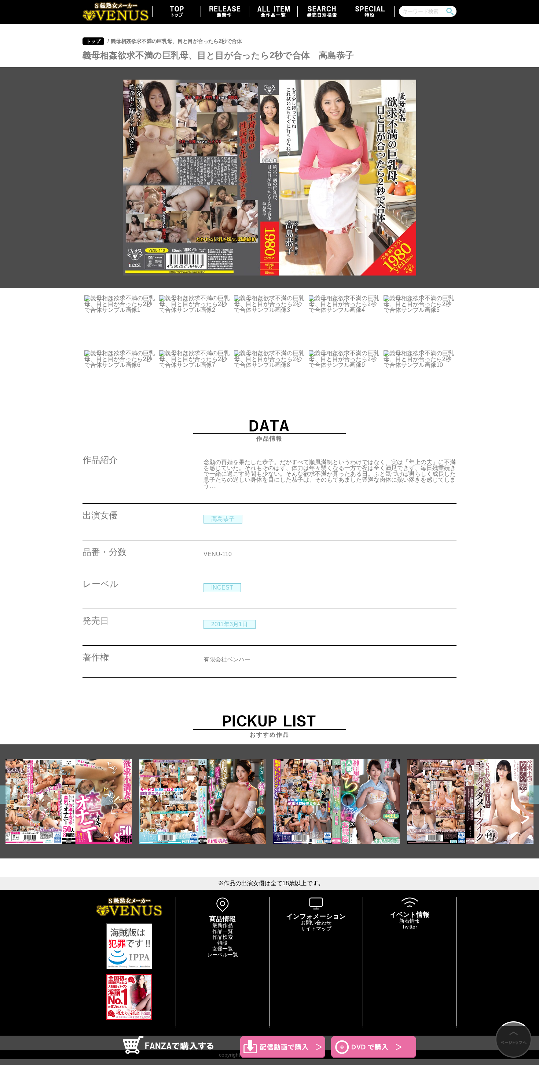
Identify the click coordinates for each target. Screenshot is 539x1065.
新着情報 (409, 921)
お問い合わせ (316, 923)
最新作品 (222, 925)
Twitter (409, 927)
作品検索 (222, 937)
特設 (222, 943)
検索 (450, 11)
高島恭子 (223, 519)
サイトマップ (316, 928)
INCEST (222, 587)
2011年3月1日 (229, 624)
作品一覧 (222, 931)
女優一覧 (222, 949)
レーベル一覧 (222, 955)
